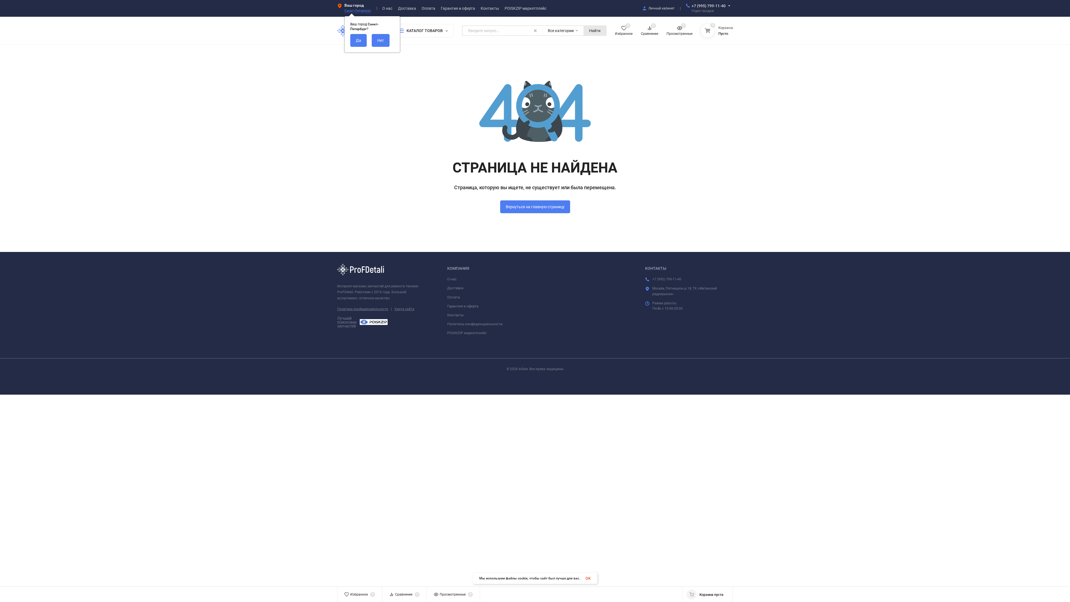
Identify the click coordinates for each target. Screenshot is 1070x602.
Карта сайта (404, 309)
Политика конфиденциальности (362, 309)
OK (588, 578)
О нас (452, 279)
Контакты (455, 315)
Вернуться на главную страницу (535, 207)
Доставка (455, 288)
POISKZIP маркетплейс (467, 333)
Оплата (453, 297)
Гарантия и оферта (462, 306)
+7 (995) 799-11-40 (709, 6)
